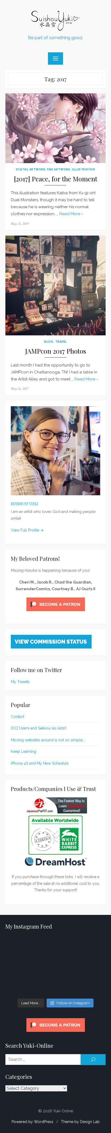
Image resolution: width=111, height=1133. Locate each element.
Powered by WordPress (32, 1122)
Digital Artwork (30, 169)
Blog (48, 341)
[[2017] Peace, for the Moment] (55, 128)
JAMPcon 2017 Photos (55, 351)
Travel (61, 341)
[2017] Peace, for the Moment (55, 179)
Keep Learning (23, 751)
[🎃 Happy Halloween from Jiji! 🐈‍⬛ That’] (55, 966)
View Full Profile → (27, 530)
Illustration (83, 169)
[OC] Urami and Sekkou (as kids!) (39, 728)
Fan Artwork (58, 169)
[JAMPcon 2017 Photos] (55, 285)
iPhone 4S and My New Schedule (39, 763)
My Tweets (20, 682)
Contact (17, 716)
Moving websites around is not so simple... (48, 740)
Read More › (71, 213)
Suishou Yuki (24, 503)
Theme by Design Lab (80, 1122)
